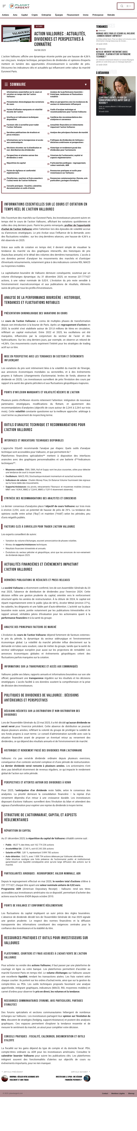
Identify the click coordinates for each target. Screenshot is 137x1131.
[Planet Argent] (19, 6)
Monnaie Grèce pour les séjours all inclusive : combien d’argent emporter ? (115, 34)
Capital (102, 93)
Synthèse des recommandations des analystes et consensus (66, 118)
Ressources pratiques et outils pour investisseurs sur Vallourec (65, 172)
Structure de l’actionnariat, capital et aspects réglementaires (66, 156)
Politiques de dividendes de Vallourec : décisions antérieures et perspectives (67, 141)
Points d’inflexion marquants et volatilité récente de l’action (24, 110)
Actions (39, 26)
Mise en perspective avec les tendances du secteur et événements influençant (69, 103)
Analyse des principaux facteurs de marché (69, 132)
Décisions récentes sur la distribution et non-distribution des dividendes (24, 149)
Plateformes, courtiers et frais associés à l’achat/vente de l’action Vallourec (25, 179)
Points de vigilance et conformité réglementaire (21, 172)
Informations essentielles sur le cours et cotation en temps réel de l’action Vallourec (24, 94)
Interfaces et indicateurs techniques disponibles (22, 118)
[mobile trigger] (5, 6)
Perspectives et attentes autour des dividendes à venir (22, 156)
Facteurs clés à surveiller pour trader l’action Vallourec (23, 126)
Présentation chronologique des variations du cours (25, 103)
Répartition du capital (16, 163)
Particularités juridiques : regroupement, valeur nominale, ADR (68, 164)
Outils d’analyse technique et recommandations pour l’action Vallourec (68, 110)
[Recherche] (122, 6)
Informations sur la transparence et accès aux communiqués (25, 141)
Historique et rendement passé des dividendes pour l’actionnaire (65, 149)
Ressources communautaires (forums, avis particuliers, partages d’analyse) (68, 179)
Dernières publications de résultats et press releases (23, 133)
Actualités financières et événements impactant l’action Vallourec (66, 126)
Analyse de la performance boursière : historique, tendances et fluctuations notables (66, 94)
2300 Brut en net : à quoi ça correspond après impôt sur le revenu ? (114, 100)
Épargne (102, 30)
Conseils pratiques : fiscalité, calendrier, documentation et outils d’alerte (24, 187)
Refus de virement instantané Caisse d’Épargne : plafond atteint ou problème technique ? (113, 54)
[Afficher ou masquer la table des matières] (56, 84)
